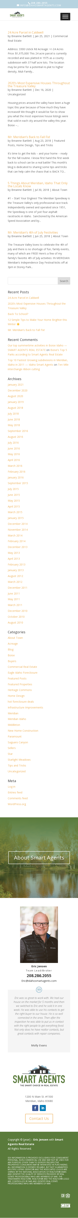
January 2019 (16, 402)
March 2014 (15, 535)
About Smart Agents (39, 857)
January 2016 (16, 477)
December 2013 (17, 547)
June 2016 (14, 448)
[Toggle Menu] (65, 16)
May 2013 (14, 553)
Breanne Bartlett (21, 36)
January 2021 (16, 384)
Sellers (12, 748)
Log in (11, 786)
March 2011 (15, 605)
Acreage (13, 643)
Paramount (15, 736)
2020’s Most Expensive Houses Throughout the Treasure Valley (39, 84)
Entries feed (15, 792)
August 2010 (15, 622)
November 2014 (18, 529)
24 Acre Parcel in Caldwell (25, 32)
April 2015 (14, 506)
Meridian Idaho (17, 719)
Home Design (24, 145)
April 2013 (14, 558)
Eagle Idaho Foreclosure (22, 672)
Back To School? (18, 314)
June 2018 (14, 419)
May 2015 (14, 500)
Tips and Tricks (44, 145)
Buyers (12, 661)
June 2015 (14, 495)
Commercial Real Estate (22, 667)
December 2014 (17, 524)
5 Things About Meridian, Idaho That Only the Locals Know (38, 184)
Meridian (13, 713)
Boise (11, 655)
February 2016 (16, 471)
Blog (10, 649)
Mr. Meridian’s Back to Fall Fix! (29, 137)
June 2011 (14, 593)
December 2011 (17, 587)
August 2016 (15, 437)
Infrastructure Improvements (25, 707)
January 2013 (16, 570)
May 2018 (14, 425)
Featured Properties (20, 684)
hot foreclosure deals (21, 701)
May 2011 (14, 599)
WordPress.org (17, 804)
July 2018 (13, 413)
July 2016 (13, 442)
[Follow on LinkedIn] (43, 1108)
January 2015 (16, 518)
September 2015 (18, 483)
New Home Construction (23, 730)
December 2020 (17, 390)
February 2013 (16, 564)
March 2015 (15, 512)
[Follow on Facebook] (35, 1108)
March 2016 (15, 466)
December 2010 (17, 611)
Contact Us (39, 1118)
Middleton (14, 725)
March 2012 (15, 582)
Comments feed (18, 798)
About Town (59, 190)
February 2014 (16, 541)
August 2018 (15, 408)
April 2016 (14, 460)
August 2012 (15, 576)
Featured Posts (17, 678)
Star (10, 754)
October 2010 (16, 616)
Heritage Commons (20, 690)
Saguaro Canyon (18, 742)
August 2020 (15, 396)
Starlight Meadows (19, 759)
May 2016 (14, 454)
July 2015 (13, 489)
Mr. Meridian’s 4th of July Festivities (33, 232)
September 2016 (18, 431)
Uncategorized (17, 94)
